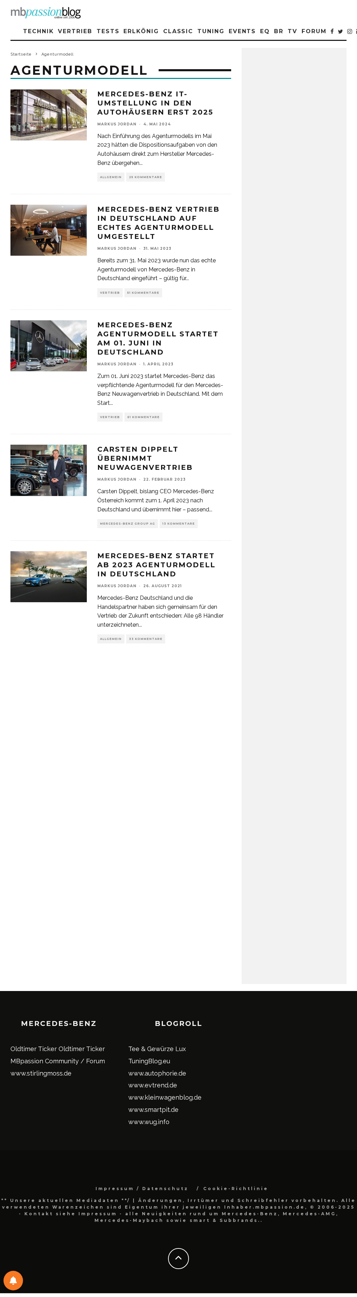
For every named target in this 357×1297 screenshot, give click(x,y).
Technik (38, 31)
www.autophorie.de (157, 1073)
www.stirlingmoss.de (40, 1073)
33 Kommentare (145, 639)
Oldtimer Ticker (33, 1048)
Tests (108, 31)
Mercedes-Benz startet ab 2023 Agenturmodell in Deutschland (156, 565)
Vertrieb (75, 31)
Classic (178, 31)
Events (242, 31)
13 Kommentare (178, 523)
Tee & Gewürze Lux (157, 1048)
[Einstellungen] (13, 1280)
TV (292, 31)
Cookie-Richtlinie (235, 1188)
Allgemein (111, 177)
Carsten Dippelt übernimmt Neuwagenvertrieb (145, 458)
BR (278, 31)
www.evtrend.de (152, 1085)
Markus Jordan (116, 124)
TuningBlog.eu (149, 1061)
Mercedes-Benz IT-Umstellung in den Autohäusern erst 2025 (155, 103)
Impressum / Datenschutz (142, 1188)
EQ (265, 31)
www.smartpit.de (153, 1109)
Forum (314, 31)
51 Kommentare (143, 292)
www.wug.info (148, 1121)
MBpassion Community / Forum (57, 1061)
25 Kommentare (145, 177)
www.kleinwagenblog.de (165, 1097)
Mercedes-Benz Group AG (127, 523)
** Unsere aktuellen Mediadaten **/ (65, 1200)
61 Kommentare (143, 417)
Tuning (211, 31)
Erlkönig (141, 31)
